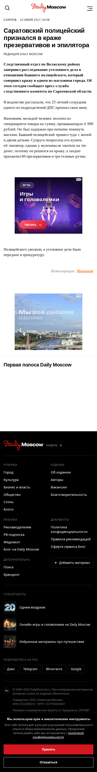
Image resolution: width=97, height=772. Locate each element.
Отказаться (48, 762)
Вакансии (59, 487)
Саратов (10, 19)
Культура (11, 479)
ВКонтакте (54, 669)
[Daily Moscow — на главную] (23, 445)
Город (8, 472)
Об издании (61, 472)
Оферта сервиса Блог (68, 546)
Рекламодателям (17, 527)
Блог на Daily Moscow (21, 549)
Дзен (11, 669)
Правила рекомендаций (71, 539)
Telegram (30, 669)
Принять (48, 749)
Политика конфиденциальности (69, 529)
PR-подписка (14, 534)
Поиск (9, 567)
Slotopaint (85, 271)
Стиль (9, 501)
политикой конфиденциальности (58, 735)
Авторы (57, 479)
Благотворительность (69, 494)
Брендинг (12, 574)
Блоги (9, 509)
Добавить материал (74, 562)
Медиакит (12, 542)
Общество (12, 494)
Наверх (52, 445)
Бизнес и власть (17, 487)
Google (76, 669)
